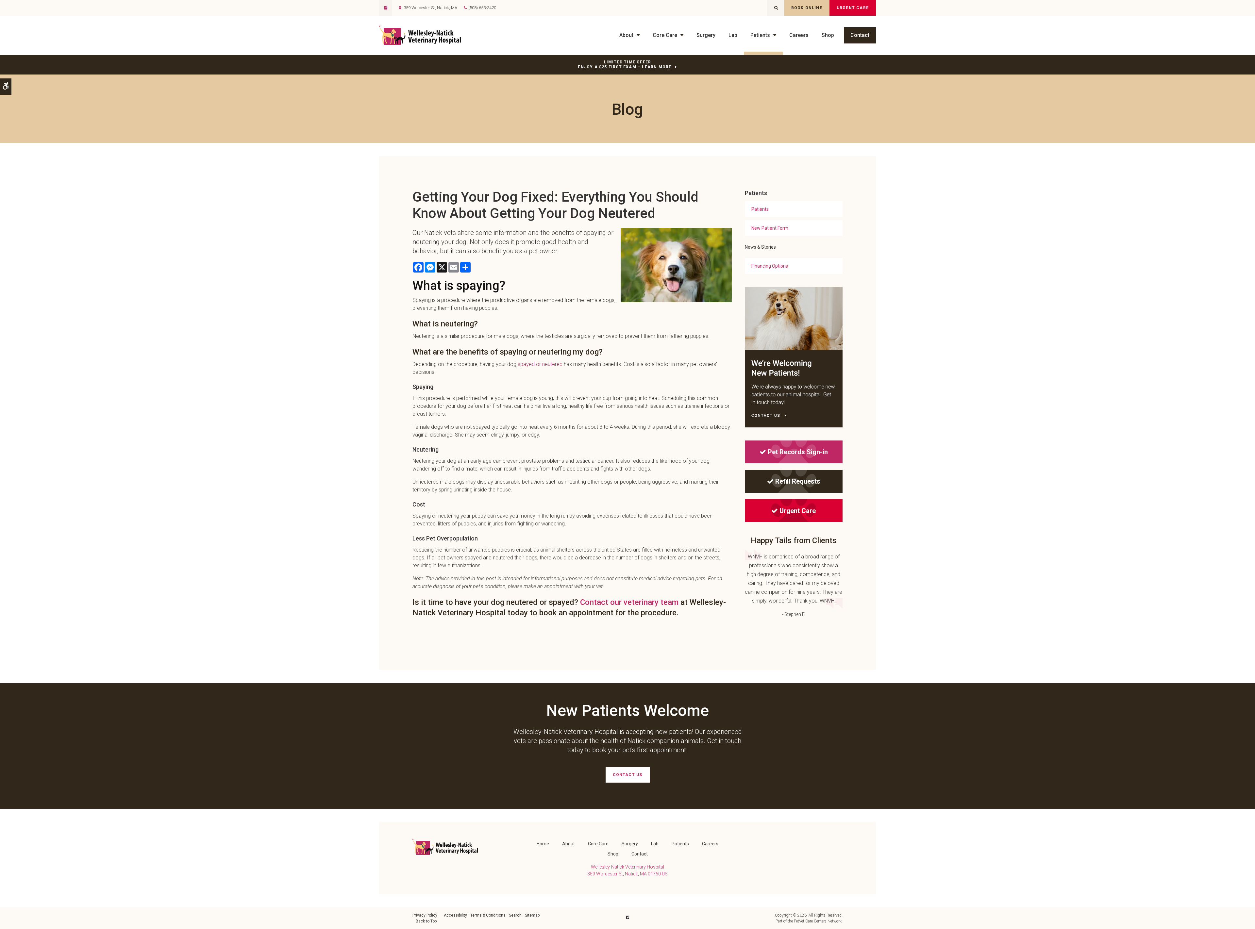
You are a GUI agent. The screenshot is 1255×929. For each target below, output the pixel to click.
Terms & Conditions (488, 915)
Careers (799, 35)
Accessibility (455, 915)
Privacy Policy (424, 915)
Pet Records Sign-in (798, 452)
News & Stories (760, 247)
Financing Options (769, 266)
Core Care (665, 35)
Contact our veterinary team (629, 602)
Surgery (705, 35)
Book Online (806, 8)
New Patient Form (769, 228)
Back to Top (426, 921)
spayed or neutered (540, 364)
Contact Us (628, 774)
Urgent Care (853, 8)
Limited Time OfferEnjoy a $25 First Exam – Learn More (624, 64)
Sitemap (532, 915)
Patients (760, 35)
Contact (859, 35)
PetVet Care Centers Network (818, 921)
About (626, 35)
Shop (828, 35)
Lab (732, 35)
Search (515, 915)
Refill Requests (797, 481)
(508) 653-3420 (482, 7)
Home (543, 843)
